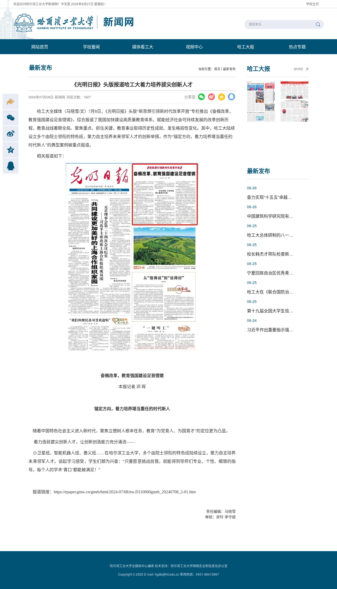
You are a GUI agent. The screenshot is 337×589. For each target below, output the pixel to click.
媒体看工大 (142, 47)
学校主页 (312, 4)
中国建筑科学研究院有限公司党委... (280, 216)
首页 (217, 69)
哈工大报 (245, 47)
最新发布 (229, 69)
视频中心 (194, 47)
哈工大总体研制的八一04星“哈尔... (279, 235)
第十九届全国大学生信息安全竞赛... (280, 311)
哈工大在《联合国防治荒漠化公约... (280, 292)
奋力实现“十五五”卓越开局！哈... (277, 197)
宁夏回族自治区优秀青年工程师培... (280, 273)
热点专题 (297, 47)
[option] (261, 118)
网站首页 (39, 47)
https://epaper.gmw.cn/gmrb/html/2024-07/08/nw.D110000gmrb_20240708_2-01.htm (125, 492)
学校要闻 (91, 47)
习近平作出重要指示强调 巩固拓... (278, 330)
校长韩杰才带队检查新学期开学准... (280, 254)
